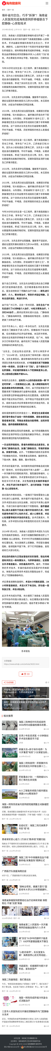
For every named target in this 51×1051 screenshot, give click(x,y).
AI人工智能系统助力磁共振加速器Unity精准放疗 (33, 792)
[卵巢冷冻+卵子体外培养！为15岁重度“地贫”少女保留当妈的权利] (10, 753)
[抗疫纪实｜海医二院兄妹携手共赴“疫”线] (10, 829)
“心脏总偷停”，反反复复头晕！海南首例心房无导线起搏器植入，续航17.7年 (33, 954)
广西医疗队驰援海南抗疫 (14, 871)
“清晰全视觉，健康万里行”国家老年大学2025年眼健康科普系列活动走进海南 (34, 888)
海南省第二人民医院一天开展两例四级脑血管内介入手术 (33, 926)
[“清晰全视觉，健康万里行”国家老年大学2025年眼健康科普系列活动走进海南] (10, 890)
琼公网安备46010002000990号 (35, 1047)
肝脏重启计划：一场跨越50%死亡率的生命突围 (33, 778)
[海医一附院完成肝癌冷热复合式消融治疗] (10, 1001)
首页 (3, 10)
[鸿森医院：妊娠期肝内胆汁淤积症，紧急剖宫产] (10, 969)
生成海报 (10, 682)
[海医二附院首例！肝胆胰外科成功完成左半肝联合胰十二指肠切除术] (10, 766)
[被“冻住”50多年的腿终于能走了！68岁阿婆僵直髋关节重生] (10, 942)
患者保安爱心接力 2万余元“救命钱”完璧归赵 (24, 839)
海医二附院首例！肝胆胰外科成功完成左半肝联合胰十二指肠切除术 (33, 765)
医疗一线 (26, 29)
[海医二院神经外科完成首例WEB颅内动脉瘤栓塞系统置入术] (10, 725)
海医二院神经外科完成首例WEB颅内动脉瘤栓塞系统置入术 (33, 724)
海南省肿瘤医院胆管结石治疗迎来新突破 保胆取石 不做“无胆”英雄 (24, 902)
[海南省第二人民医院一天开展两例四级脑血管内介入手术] (10, 928)
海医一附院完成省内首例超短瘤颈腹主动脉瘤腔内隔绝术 (25, 806)
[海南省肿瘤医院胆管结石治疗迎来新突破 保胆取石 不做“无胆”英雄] (25, 911)
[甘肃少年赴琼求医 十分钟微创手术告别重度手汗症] (10, 739)
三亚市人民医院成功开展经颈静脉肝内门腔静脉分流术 (25, 1013)
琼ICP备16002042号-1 (12, 1047)
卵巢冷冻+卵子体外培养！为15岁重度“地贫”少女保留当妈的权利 (33, 751)
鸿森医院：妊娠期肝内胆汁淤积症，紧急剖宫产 (33, 967)
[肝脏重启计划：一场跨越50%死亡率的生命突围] (10, 780)
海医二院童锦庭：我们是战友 (16, 979)
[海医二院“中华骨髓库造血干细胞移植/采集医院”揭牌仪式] (10, 861)
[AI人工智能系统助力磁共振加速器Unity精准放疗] (10, 794)
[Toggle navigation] (47, 3)
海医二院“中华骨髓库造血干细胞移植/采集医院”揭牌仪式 (34, 859)
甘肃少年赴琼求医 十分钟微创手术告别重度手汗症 (33, 737)
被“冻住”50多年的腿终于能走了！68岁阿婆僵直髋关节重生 (33, 940)
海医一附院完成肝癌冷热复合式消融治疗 (33, 999)
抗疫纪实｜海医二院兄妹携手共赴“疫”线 (33, 827)
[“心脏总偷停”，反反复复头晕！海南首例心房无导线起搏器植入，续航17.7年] (10, 955)
